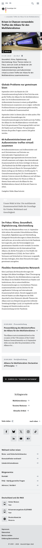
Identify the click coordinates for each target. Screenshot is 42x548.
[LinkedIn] (14, 438)
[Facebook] (7, 432)
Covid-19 (20, 303)
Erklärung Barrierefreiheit (10, 538)
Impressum (5, 529)
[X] (21, 432)
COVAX (19, 253)
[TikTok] (36, 432)
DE (3, 3)
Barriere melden (7, 535)
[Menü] (37, 3)
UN (30, 65)
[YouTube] (21, 438)
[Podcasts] (29, 438)
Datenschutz (6, 532)
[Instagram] (29, 432)
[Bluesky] (14, 432)
